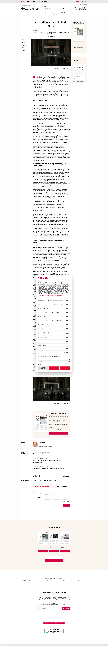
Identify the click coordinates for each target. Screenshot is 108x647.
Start (46, 12)
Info (86, 1)
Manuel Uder (52, 36)
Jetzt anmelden (66, 608)
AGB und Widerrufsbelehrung (46, 619)
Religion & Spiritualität (42, 1)
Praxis (56, 12)
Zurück (34, 389)
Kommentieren (65, 476)
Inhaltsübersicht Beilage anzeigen (78, 50)
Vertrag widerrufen (48, 622)
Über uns (81, 4)
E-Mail (40, 493)
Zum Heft (43, 551)
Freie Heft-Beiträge (52, 578)
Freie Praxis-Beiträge (59, 578)
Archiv (54, 14)
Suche (45, 6)
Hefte (51, 12)
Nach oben (54, 639)
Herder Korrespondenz (36, 580)
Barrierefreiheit (59, 619)
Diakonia (75, 580)
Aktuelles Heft (49, 14)
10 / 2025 (36, 17)
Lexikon (62, 12)
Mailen (25, 50)
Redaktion (85, 4)
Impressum (64, 619)
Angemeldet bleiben (66, 501)
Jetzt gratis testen (58, 433)
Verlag (82, 1)
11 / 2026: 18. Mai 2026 (42, 458)
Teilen (25, 45)
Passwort (40, 497)
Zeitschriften (76, 1)
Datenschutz (54, 619)
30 (83, 76)
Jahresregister (58, 14)
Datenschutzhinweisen (62, 604)
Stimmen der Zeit (43, 580)
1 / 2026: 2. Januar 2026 (42, 466)
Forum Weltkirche (63, 580)
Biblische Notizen (70, 580)
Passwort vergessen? (47, 500)
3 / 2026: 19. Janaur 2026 (43, 452)
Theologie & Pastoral (31, 1)
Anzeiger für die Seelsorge (56, 580)
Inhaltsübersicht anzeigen (78, 47)
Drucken (25, 42)
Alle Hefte (54, 557)
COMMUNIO (49, 580)
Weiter (68, 389)
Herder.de (23, 1)
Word (25, 40)
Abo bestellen (54, 560)
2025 (33, 17)
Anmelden (67, 505)
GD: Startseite (24, 17)
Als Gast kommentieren (61, 486)
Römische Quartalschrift (81, 580)
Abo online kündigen (59, 622)
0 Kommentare (46, 73)
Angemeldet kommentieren (42, 486)
